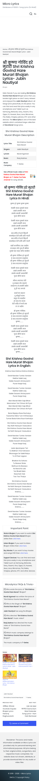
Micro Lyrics (11, 3)
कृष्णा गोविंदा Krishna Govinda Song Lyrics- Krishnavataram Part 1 (25, 664)
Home (5, 49)
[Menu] (35, 13)
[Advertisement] (19, 32)
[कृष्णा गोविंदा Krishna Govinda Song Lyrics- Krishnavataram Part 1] (26, 658)
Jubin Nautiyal (8, 694)
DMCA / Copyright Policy (19, 777)
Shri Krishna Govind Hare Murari (13, 697)
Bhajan (5, 87)
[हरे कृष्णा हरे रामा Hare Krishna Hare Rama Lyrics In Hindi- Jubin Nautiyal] (10, 658)
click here (16, 539)
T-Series (28, 697)
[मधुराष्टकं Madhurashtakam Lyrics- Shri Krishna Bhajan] (10, 675)
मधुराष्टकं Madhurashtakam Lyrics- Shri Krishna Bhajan (8, 682)
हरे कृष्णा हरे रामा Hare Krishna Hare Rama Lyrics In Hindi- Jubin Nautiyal (9, 665)
